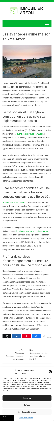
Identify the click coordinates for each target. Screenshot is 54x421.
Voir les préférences (27, 412)
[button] (50, 372)
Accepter (27, 398)
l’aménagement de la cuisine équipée (32, 231)
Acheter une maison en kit (14, 202)
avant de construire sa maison (30, 134)
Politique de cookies (26, 418)
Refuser (27, 405)
